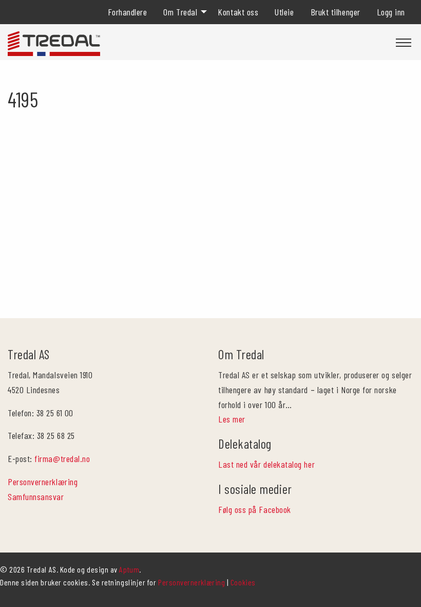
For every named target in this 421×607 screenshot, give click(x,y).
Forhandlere (127, 11)
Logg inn (391, 11)
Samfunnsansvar (36, 496)
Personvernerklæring (43, 481)
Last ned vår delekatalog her (266, 464)
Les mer (231, 419)
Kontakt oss (238, 11)
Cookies (243, 582)
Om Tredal (180, 11)
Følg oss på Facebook (254, 509)
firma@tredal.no (62, 458)
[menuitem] (128, 12)
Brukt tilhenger (335, 11)
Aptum (129, 569)
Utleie (284, 11)
